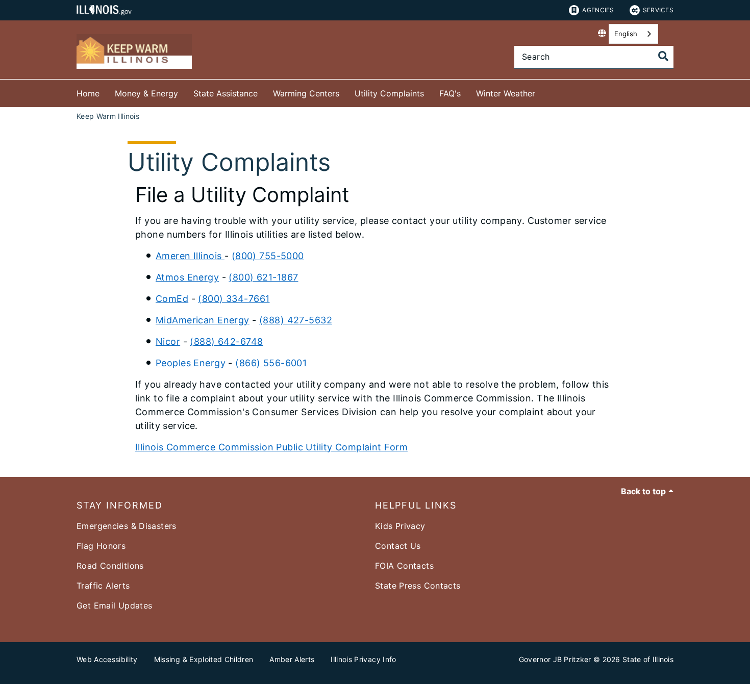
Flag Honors (101, 546)
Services (658, 10)
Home (88, 93)
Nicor (168, 341)
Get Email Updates (114, 605)
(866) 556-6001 (271, 363)
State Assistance (225, 93)
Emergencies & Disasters (127, 526)
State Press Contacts (418, 585)
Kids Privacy (400, 526)
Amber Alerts (291, 659)
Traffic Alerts (103, 585)
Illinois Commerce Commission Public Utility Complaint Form (271, 447)
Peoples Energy (191, 363)
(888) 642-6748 (226, 341)
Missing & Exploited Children (204, 659)
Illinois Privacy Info (363, 659)
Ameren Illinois (190, 255)
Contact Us (398, 546)
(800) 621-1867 (263, 277)
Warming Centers (306, 93)
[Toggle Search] (663, 56)
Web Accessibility (107, 659)
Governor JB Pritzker (555, 659)
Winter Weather (505, 93)
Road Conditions (110, 566)
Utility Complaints (389, 93)
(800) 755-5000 (268, 255)
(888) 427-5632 (295, 320)
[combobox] (633, 34)
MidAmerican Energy (202, 320)
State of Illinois (647, 659)
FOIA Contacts (404, 566)
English (625, 34)
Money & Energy (146, 93)
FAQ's (450, 93)
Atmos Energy (187, 277)
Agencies (598, 10)
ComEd (172, 298)
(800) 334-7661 (233, 298)
